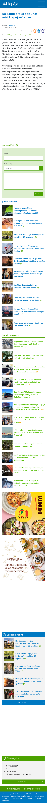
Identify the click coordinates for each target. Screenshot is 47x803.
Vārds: (6, 154)
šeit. (30, 798)
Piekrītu (38, 798)
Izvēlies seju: (8, 164)
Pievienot (38, 194)
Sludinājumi (13, 788)
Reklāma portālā (31, 788)
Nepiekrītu (5, 801)
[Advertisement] (23, 116)
